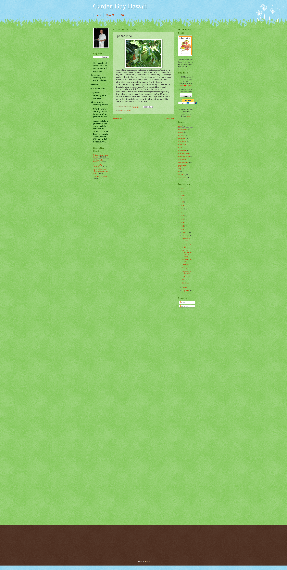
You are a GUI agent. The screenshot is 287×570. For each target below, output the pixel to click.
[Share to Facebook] (150, 107)
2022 (182, 192)
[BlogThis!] (146, 107)
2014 (182, 219)
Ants (183, 280)
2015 (182, 216)
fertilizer (181, 135)
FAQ (122, 15)
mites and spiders (125, 110)
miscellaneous (182, 150)
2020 (182, 198)
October (185, 287)
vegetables (181, 175)
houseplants (182, 141)
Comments (184, 306)
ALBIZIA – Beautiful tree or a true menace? (187, 253)
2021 (182, 195)
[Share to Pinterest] (152, 107)
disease (180, 132)
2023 (182, 188)
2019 (182, 202)
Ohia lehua (185, 283)
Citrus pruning (186, 244)
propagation (182, 166)
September (186, 291)
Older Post (169, 118)
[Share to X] (148, 107)
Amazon (188, 116)
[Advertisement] (102, 216)
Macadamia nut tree (187, 260)
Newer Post (118, 118)
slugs (179, 169)
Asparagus (185, 268)
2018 (182, 205)
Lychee (184, 247)
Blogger (147, 561)
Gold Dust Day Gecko (100, 176)
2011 (182, 229)
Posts (183, 302)
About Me (110, 15)
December (186, 232)
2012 (182, 226)
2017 (182, 209)
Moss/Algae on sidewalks (186, 272)
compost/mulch (183, 129)
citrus (180, 126)
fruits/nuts (181, 138)
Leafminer (185, 264)
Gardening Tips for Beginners (99, 166)
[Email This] (144, 107)
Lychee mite (186, 276)
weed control (182, 178)
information (182, 144)
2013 (182, 222)
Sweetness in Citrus (186, 240)
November (186, 236)
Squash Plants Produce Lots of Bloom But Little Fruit (100, 171)
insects (180, 147)
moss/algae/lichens (184, 156)
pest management (183, 162)
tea (179, 172)
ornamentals (182, 159)
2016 (182, 212)
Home (98, 15)
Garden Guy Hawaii (120, 5)
